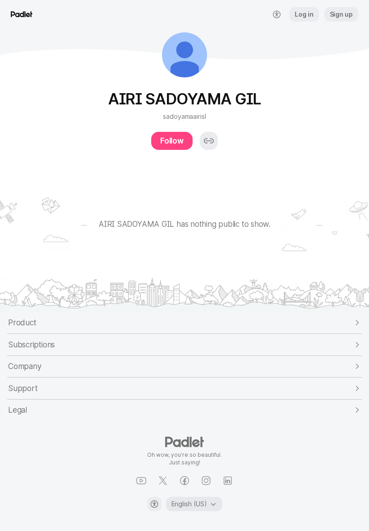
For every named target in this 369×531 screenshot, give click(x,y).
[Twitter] (163, 480)
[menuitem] (277, 14)
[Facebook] (184, 480)
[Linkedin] (227, 480)
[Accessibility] (154, 504)
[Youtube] (141, 480)
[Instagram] (206, 480)
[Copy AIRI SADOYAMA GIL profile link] (209, 141)
